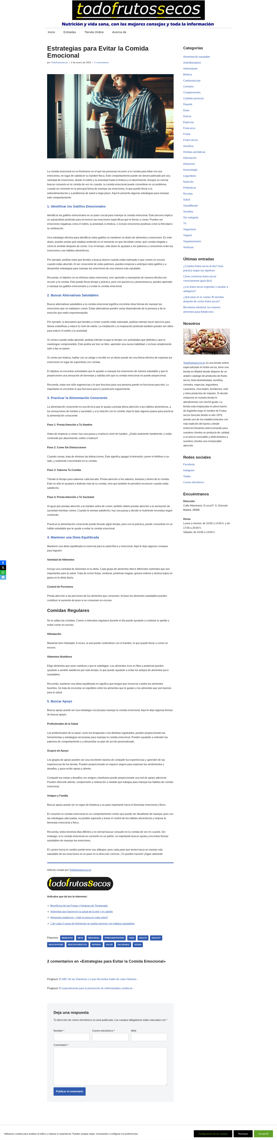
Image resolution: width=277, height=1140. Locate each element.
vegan (137, 945)
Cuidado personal (193, 98)
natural (96, 945)
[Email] (3, 577)
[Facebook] (3, 562)
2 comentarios (101, 62)
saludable (124, 945)
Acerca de (119, 32)
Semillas (188, 211)
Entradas (69, 32)
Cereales (188, 86)
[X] (3, 567)
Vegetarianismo (192, 241)
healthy (156, 938)
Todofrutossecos (59, 62)
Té (184, 223)
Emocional (94, 938)
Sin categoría (190, 217)
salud (109, 945)
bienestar (67, 938)
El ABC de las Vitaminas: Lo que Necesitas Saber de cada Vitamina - (98, 979)
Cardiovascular (192, 80)
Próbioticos (189, 187)
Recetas (188, 193)
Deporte (187, 104)
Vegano (187, 235)
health (143, 938)
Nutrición (188, 181)
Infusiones (189, 164)
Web (133, 1030)
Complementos (192, 92)
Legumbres (189, 176)
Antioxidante (190, 68)
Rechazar (243, 1133)
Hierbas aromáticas (194, 152)
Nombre (59, 1030)
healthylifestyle (77, 945)
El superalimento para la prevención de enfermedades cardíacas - (96, 988)
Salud (186, 199)
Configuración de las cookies (213, 1133)
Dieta (186, 110)
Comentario (61, 1045)
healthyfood (56, 945)
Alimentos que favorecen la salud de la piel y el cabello (81, 911)
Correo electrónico (103, 1030)
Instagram (188, 470)
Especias (188, 122)
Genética (188, 146)
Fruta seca (189, 128)
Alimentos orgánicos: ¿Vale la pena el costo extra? (79, 917)
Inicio (51, 32)
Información (190, 158)
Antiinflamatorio (192, 62)
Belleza (187, 74)
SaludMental (190, 205)
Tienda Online (94, 32)
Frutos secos (190, 140)
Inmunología (190, 169)
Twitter (187, 476)
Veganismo (189, 229)
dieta (80, 938)
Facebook (189, 464)
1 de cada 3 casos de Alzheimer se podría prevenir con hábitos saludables (92, 923)
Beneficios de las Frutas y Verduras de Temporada (79, 905)
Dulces (187, 116)
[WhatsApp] (3, 572)
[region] (138, 1132)
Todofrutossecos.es (80, 870)
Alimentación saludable (196, 56)
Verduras (188, 247)
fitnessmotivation (114, 938)
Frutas (186, 134)
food (131, 938)
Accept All (263, 1133)
